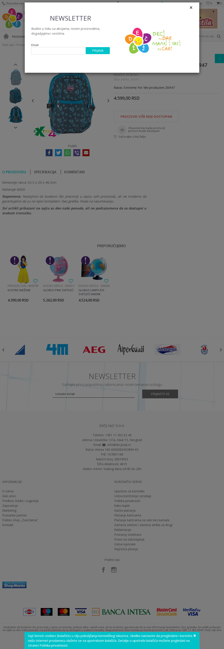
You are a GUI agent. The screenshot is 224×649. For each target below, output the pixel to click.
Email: (35, 45)
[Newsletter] (153, 39)
